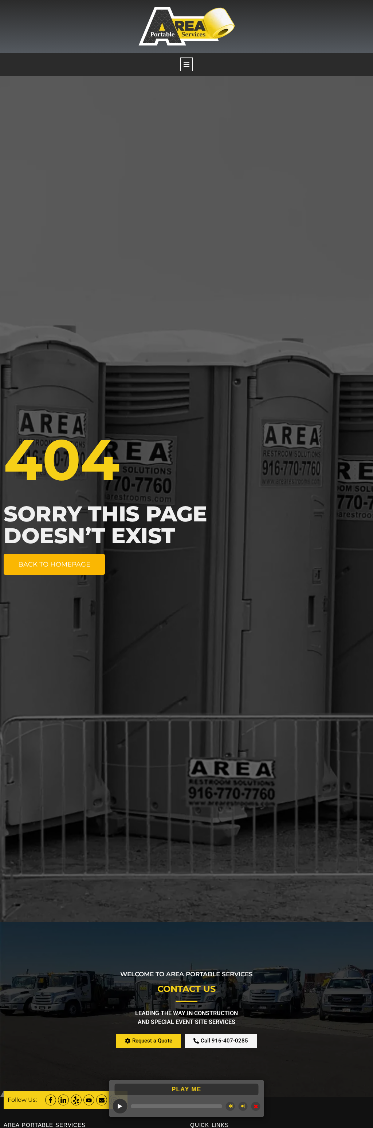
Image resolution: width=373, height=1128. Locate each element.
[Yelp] (76, 1100)
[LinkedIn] (63, 1100)
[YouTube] (88, 1100)
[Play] (120, 1106)
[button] (186, 64)
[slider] (176, 1106)
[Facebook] (50, 1100)
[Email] (101, 1100)
